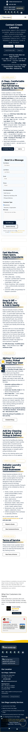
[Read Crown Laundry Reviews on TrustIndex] (4, 722)
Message (5, 209)
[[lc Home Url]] (9, 17)
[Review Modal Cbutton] (11, 730)
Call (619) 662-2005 (10, 50)
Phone (5, 183)
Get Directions (19, 46)
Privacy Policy (10, 724)
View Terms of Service (11, 554)
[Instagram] (12, 12)
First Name (6, 163)
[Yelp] (15, 12)
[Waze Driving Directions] (21, 12)
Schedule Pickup (8, 46)
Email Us (20, 50)
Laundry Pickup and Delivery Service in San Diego (13, 711)
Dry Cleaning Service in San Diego (11, 716)
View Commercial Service (12, 529)
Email (4, 176)
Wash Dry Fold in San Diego (10, 708)
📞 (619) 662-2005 (20, 230)
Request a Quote (9, 524)
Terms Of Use (17, 724)
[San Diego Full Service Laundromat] (23, 723)
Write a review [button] (16, 613)
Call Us (20, 149)
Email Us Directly (10, 226)
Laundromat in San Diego (9, 706)
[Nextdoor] (18, 12)
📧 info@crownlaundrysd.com (15, 232)
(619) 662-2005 (12, 4)
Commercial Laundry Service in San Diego (13, 714)
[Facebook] (9, 12)
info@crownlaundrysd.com (11, 518)
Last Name (6, 169)
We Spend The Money (17, 721)
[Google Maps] (6, 12)
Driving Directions (15, 696)
